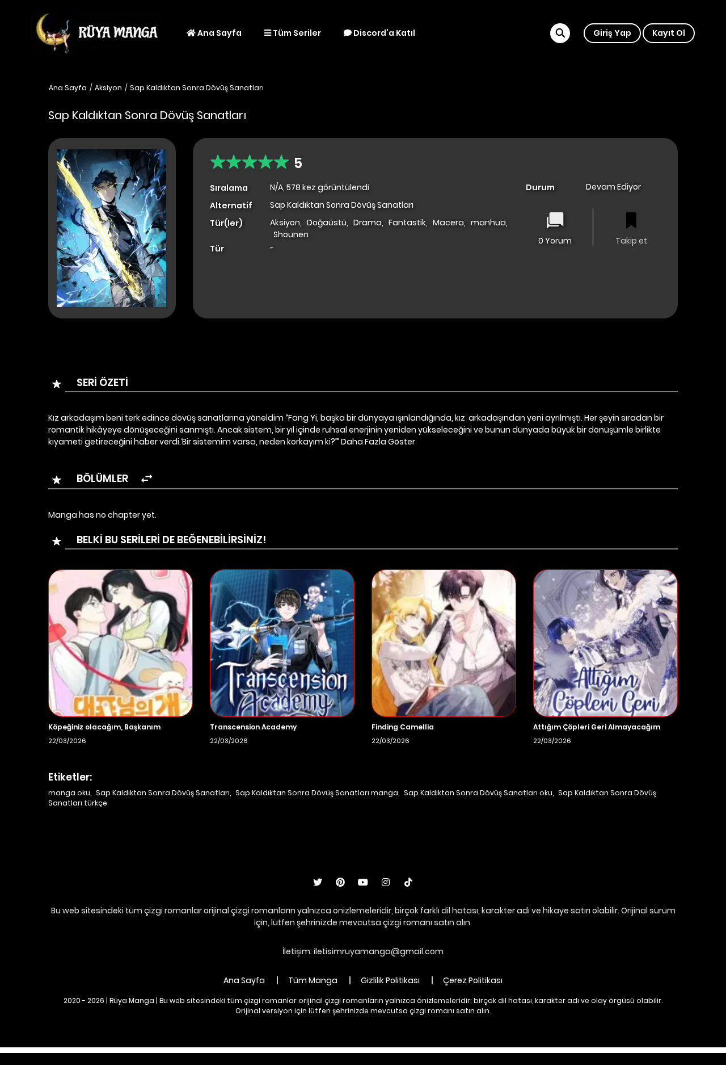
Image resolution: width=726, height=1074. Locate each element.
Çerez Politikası (473, 980)
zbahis (343, 1058)
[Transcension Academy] (282, 642)
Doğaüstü (327, 222)
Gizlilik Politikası (390, 980)
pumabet (426, 1058)
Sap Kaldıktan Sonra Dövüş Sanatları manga (316, 793)
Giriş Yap (612, 33)
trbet (463, 1058)
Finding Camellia (403, 727)
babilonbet (299, 1058)
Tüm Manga (312, 980)
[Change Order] (146, 478)
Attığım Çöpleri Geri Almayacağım (596, 727)
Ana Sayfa (219, 33)
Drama (367, 222)
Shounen (291, 234)
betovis (496, 1058)
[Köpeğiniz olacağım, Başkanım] (120, 642)
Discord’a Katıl (383, 33)
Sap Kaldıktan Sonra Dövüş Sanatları (197, 88)
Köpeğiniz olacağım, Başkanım (104, 727)
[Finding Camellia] (444, 642)
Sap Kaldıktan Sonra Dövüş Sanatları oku (478, 793)
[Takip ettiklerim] (631, 222)
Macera (448, 222)
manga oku (69, 793)
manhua (488, 222)
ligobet (255, 1058)
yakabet (381, 1058)
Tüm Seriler (296, 33)
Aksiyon (108, 88)
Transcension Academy (253, 727)
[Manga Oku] (96, 32)
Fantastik (407, 222)
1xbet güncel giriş (199, 1058)
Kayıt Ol (668, 33)
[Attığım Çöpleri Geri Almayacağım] (605, 642)
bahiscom (540, 1058)
